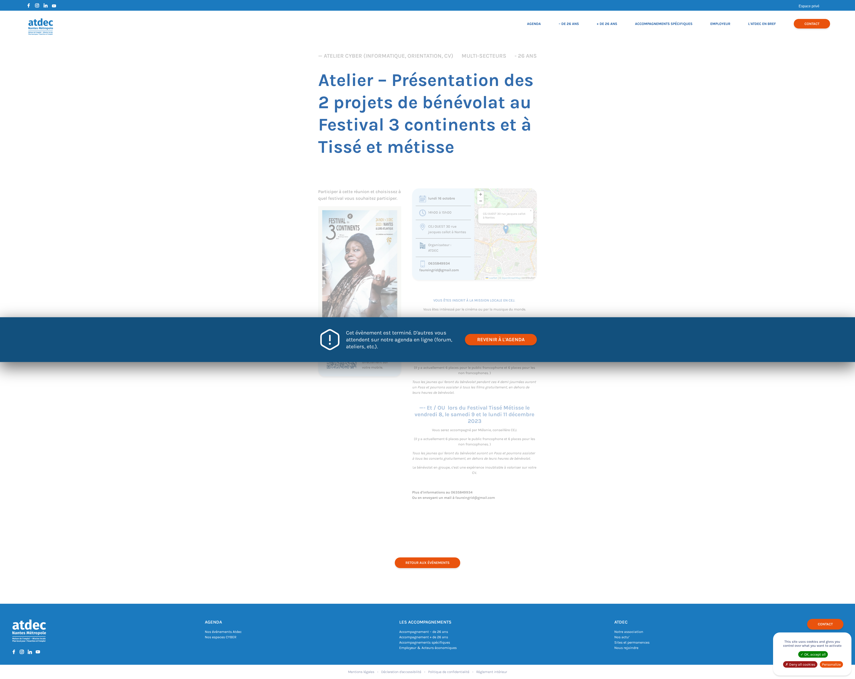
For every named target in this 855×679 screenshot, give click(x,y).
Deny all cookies (801, 664)
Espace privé (809, 6)
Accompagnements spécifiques (663, 24)
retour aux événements (427, 563)
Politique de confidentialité (448, 672)
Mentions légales (361, 672)
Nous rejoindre (626, 648)
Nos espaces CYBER (220, 637)
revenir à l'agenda (501, 339)
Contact (811, 24)
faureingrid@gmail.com (439, 270)
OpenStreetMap (511, 277)
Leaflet (492, 277)
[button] (506, 229)
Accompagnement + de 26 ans (423, 637)
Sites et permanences (631, 642)
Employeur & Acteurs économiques (428, 648)
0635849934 (439, 263)
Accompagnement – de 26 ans (423, 632)
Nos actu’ (621, 637)
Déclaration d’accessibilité (401, 672)
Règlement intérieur (491, 672)
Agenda (534, 24)
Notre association (628, 632)
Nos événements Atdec (223, 632)
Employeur (720, 24)
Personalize (831, 664)
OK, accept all (814, 654)
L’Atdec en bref (762, 24)
